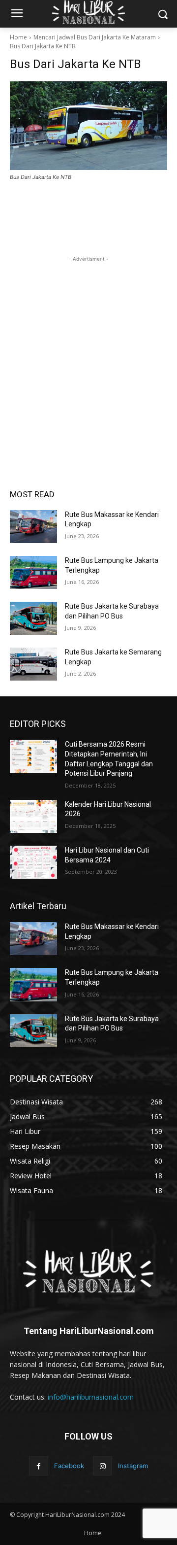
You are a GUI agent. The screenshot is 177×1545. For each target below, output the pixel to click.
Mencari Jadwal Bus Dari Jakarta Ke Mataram (94, 37)
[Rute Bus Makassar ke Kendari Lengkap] (33, 526)
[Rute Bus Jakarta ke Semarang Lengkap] (33, 664)
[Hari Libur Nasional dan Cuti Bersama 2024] (33, 862)
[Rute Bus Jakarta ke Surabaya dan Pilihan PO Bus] (33, 618)
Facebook (69, 1466)
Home (18, 37)
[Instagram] (102, 1466)
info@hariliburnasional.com (91, 1397)
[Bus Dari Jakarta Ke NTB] (88, 125)
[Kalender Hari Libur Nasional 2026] (33, 816)
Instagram (133, 1466)
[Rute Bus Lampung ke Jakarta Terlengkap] (33, 572)
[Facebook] (38, 1466)
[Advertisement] (88, 353)
